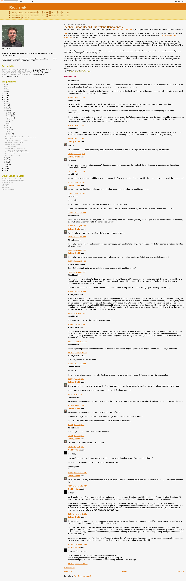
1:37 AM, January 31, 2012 (76, 97)
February (9, 131)
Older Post (180, 571)
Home (124, 571)
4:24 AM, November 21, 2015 (77, 473)
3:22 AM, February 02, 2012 (77, 237)
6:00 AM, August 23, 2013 (76, 447)
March (8, 129)
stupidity (89, 71)
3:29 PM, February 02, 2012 (77, 250)
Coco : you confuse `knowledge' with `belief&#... (17, 73)
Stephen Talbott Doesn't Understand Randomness (20, 137)
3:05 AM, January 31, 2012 (76, 154)
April (7, 127)
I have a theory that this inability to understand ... (17, 71)
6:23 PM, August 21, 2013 (76, 379)
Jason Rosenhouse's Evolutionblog (13, 180)
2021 (5, 91)
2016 (5, 101)
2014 (5, 106)
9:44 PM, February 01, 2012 (77, 226)
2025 (5, 87)
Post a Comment (69, 568)
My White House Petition (12, 144)
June (7, 123)
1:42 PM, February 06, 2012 (77, 313)
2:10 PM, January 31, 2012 (76, 182)
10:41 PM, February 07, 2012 (77, 342)
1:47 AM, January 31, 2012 (76, 125)
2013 (5, 108)
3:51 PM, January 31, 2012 (76, 193)
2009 (5, 162)
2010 (5, 160)
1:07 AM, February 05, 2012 (77, 291)
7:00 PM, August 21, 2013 (76, 394)
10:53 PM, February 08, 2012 (77, 353)
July (7, 121)
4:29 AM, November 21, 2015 (77, 486)
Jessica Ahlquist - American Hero (15, 148)
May (7, 125)
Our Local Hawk (10, 154)
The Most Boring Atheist (12, 156)
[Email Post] (87, 70)
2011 (5, 158)
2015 (5, 104)
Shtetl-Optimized (7, 186)
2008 (5, 164)
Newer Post (68, 571)
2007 (5, 166)
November (9, 114)
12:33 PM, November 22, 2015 (77, 564)
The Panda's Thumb (8, 189)
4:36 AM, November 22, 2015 (77, 544)
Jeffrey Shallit (74, 141)
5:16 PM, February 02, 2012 (77, 261)
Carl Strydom (74, 450)
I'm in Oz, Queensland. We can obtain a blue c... (17, 69)
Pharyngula (5, 184)
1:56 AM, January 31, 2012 (76, 138)
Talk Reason (5, 187)
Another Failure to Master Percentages (17, 152)
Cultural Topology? (11, 146)
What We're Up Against (12, 135)
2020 (5, 93)
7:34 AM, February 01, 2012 (77, 213)
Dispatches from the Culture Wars (12, 179)
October (8, 116)
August (8, 120)
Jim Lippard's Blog (7, 182)
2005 (5, 170)
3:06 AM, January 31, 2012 (76, 171)
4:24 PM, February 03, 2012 (77, 272)
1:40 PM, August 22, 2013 (76, 425)
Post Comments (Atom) (82, 576)
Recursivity (18, 7)
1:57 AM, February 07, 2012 (77, 324)
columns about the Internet (122, 29)
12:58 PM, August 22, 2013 (76, 405)
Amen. (4, 76)
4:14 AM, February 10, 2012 (77, 364)
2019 (5, 95)
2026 (5, 84)
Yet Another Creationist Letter (14, 142)
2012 (5, 110)
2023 (5, 89)
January (8, 133)
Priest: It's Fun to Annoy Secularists (16, 150)
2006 (5, 168)
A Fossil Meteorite (10, 139)
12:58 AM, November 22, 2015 (77, 514)
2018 (5, 97)
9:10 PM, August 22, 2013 (76, 436)
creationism (72, 71)
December (9, 112)
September (9, 118)
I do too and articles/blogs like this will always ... (17, 74)
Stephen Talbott (81, 71)
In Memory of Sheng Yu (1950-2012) (16, 140)
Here (65, 33)
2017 (5, 99)
